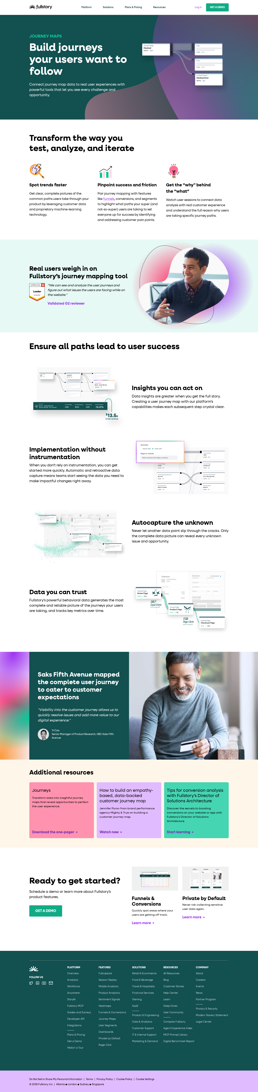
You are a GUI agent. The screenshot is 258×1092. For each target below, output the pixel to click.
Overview (73, 973)
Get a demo (45, 911)
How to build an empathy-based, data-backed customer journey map (126, 795)
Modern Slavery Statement (212, 1015)
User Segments (108, 1025)
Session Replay (108, 980)
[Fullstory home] (40, 7)
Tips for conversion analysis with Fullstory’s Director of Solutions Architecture (195, 795)
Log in (198, 7)
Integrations (74, 1025)
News (199, 993)
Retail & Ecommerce (144, 973)
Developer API (75, 1019)
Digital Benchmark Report (178, 1041)
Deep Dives (170, 1006)
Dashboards (106, 1032)
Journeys (41, 790)
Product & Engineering (145, 1015)
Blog (166, 980)
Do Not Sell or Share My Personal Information (55, 1079)
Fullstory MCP (75, 1006)
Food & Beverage (142, 980)
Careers (201, 980)
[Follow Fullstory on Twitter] (31, 983)
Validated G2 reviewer (66, 303)
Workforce (73, 986)
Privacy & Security (206, 1009)
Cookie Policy (124, 1079)
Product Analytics (109, 993)
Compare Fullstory (174, 1022)
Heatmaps (105, 1006)
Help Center (170, 993)
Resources (159, 7)
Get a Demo (217, 7)
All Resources (171, 973)
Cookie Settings (145, 1079)
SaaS (135, 1006)
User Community (173, 1012)
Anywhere (73, 993)
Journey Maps (107, 1019)
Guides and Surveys (79, 1012)
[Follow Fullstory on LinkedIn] (37, 983)
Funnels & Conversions (112, 1012)
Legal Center (203, 1022)
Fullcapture (105, 973)
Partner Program (206, 999)
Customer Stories (173, 986)
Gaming (137, 999)
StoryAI (71, 999)
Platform (86, 7)
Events (200, 986)
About (199, 973)
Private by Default (109, 1038)
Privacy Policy (105, 1079)
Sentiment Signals (109, 999)
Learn (166, 999)
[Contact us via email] (51, 983)
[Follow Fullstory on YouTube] (44, 983)
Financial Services (143, 993)
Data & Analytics (142, 1022)
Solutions (108, 7)
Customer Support (143, 1028)
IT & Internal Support (144, 1035)
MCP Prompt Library (175, 1035)
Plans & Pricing (133, 7)
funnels (108, 199)
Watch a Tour (75, 1048)
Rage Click (105, 1045)
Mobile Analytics (108, 986)
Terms (89, 1079)
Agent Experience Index (177, 1028)
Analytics (72, 980)
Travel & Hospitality (143, 986)
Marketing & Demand (145, 1041)
